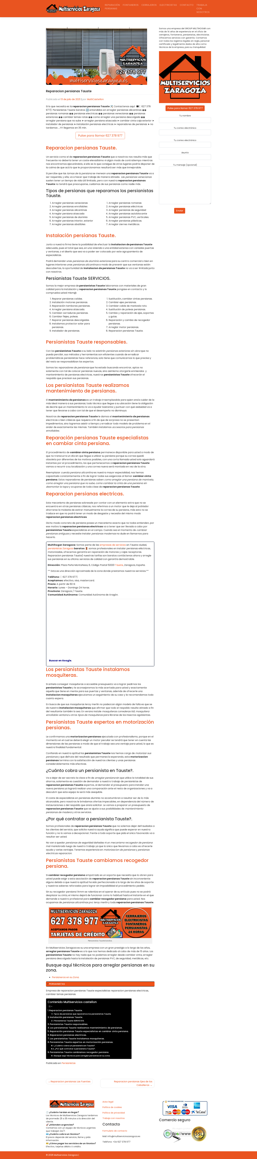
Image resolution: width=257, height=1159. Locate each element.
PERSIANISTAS (57, 984)
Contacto (186, 5)
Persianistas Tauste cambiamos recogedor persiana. (79, 1052)
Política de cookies (112, 1107)
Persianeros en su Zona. (65, 977)
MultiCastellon (95, 99)
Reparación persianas (112, 6)
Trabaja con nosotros (203, 8)
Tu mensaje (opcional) (185, 164)
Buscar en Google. (60, 660)
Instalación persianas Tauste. (66, 1017)
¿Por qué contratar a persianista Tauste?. (75, 1048)
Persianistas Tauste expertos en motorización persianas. (81, 1042)
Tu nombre (185, 115)
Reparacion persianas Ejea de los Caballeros (133, 1083)
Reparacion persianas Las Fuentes (70, 1081)
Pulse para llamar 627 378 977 (100, 135)
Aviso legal (107, 1101)
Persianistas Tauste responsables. (69, 1024)
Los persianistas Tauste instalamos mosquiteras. (77, 1038)
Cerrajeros (149, 5)
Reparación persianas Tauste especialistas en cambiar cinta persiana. (89, 1031)
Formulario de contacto (114, 1130)
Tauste (119, 565)
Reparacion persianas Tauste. (65, 1010)
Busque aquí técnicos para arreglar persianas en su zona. (82, 1055)
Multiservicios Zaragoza (66, 1155)
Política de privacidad (113, 1112)
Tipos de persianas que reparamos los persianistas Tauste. (82, 1013)
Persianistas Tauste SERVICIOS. (69, 1020)
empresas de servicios (113, 545)
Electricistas (168, 5)
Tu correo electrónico (185, 127)
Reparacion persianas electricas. (68, 1035)
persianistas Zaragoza (60, 548)
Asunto (185, 152)
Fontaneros (130, 5)
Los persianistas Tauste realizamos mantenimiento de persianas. (86, 1027)
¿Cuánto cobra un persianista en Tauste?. (74, 1045)
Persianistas (69, 1063)
